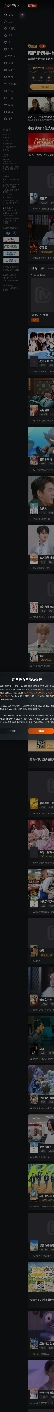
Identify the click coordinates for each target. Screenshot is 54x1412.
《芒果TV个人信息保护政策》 (34, 693)
